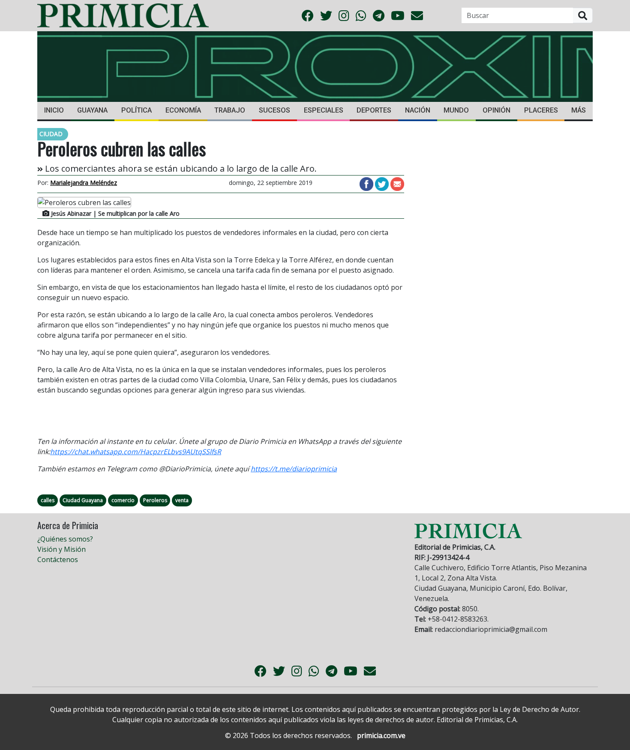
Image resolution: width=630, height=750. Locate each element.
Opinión (496, 110)
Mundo (456, 110)
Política (136, 110)
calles (47, 500)
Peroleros (155, 500)
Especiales (323, 110)
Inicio (54, 110)
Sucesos (274, 110)
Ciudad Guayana (83, 500)
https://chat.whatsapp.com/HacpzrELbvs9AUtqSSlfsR (135, 451)
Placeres (541, 110)
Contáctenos (57, 559)
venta (182, 500)
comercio (123, 500)
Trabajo (229, 110)
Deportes (374, 110)
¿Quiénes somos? (65, 539)
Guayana (92, 110)
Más (578, 110)
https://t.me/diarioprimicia (294, 468)
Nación (417, 110)
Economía (183, 110)
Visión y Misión (61, 549)
